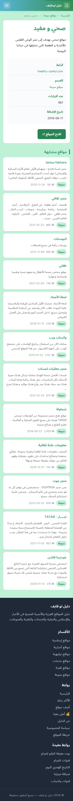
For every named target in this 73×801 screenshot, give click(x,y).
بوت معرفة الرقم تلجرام (55, 753)
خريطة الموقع (61, 735)
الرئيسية (65, 15)
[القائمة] (7, 5)
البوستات (60, 239)
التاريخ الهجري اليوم (58, 767)
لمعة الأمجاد (58, 297)
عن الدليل (63, 721)
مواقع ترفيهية (61, 654)
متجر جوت (60, 481)
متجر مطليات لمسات (52, 369)
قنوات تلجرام (62, 760)
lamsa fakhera (56, 162)
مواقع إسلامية (61, 640)
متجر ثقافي (59, 198)
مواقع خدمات (61, 661)
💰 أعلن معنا (61, 714)
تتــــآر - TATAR (56, 517)
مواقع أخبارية (62, 647)
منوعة (61, 184)
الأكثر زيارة (63, 700)
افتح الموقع (53, 134)
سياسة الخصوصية (58, 728)
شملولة (61, 409)
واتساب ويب (58, 337)
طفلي (63, 265)
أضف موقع (63, 707)
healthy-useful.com (50, 71)
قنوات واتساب (60, 781)
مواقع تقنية (63, 668)
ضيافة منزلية (62, 774)
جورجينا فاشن (57, 557)
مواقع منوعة (50, 15)
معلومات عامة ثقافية (52, 445)
